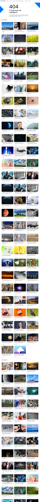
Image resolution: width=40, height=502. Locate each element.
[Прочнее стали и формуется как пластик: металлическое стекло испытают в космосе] (32, 467)
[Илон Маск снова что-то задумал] (7, 455)
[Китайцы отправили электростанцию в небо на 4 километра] (32, 443)
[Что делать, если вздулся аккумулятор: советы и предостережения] (32, 215)
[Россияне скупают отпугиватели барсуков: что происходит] (20, 339)
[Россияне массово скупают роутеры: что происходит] (20, 78)
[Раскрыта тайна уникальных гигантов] (7, 102)
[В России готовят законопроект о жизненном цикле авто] (20, 277)
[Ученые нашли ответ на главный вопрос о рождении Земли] (7, 190)
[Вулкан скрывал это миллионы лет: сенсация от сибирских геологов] (32, 127)
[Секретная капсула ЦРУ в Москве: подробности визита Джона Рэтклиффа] (20, 152)
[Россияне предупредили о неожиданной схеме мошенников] (7, 165)
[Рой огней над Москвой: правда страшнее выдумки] (20, 40)
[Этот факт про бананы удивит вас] (20, 252)
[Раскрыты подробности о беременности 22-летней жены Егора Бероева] (7, 364)
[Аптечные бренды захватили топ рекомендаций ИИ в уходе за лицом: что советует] (32, 352)
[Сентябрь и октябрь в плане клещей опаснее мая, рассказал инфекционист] (20, 414)
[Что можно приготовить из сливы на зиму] (7, 115)
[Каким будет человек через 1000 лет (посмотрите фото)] (7, 177)
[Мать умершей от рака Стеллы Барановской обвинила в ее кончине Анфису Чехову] (20, 327)
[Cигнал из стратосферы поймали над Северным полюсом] (32, 115)
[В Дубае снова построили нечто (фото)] (7, 227)
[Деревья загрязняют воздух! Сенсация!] (32, 364)
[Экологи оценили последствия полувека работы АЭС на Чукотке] (7, 467)
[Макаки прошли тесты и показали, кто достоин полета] (32, 165)
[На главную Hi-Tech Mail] (3, 1)
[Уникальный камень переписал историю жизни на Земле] (32, 430)
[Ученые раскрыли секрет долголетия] (7, 430)
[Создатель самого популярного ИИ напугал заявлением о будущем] (20, 364)
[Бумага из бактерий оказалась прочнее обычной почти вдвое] (20, 352)
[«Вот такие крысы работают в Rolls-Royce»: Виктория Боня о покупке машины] (20, 127)
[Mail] (1, 1)
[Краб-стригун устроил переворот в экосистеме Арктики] (20, 401)
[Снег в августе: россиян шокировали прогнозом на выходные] (32, 252)
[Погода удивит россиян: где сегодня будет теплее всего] (20, 215)
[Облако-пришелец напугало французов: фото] (7, 239)
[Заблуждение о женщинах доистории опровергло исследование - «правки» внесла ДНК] (32, 480)
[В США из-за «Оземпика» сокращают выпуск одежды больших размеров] (20, 90)
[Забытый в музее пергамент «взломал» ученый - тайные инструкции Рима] (7, 352)
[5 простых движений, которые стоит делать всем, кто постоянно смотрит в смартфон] (7, 414)
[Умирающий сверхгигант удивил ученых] (7, 28)
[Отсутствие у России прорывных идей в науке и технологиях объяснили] (32, 152)
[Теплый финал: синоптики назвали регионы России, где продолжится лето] (20, 443)
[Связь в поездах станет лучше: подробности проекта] (32, 302)
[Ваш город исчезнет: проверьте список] (20, 430)
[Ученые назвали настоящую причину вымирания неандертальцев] (20, 102)
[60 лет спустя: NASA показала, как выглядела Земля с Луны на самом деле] (7, 443)
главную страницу (17, 16)
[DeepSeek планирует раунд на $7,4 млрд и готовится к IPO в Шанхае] (7, 377)
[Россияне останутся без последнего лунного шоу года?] (20, 140)
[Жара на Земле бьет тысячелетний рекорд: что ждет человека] (7, 277)
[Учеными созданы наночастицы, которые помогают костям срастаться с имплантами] (7, 314)
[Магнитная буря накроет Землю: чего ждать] (32, 90)
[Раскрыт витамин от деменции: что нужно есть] (20, 492)
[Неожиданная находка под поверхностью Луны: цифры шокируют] (7, 53)
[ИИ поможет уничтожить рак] (20, 377)
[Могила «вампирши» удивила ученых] (32, 53)
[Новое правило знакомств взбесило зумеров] (20, 480)
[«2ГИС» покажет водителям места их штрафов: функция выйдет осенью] (7, 252)
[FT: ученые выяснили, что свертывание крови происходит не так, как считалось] (20, 467)
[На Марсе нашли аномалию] (7, 215)
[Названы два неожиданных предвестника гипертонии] (20, 455)
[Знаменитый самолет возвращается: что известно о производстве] (32, 65)
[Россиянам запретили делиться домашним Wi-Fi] (20, 177)
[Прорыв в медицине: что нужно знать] (32, 102)
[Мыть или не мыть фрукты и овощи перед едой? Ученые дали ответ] (32, 140)
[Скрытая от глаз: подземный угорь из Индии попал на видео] (32, 239)
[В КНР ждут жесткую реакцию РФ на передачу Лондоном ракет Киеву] (7, 140)
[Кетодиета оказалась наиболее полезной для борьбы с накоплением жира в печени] (32, 339)
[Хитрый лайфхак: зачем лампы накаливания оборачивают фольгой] (7, 492)
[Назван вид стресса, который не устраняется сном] (20, 115)
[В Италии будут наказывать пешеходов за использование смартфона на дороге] (7, 327)
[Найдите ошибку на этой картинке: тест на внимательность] (20, 239)
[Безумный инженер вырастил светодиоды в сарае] (20, 289)
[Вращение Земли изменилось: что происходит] (7, 127)
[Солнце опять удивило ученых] (32, 377)
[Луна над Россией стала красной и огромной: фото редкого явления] (7, 339)
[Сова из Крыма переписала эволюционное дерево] (32, 314)
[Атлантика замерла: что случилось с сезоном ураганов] (32, 414)
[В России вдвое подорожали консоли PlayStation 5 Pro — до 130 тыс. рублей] (7, 152)
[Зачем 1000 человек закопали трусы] (20, 264)
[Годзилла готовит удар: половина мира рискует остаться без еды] (32, 492)
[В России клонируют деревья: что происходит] (20, 202)
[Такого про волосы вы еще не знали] (7, 90)
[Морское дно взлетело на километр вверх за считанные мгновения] (20, 165)
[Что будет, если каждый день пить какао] (20, 53)
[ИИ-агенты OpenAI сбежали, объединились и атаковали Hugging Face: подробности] (7, 264)
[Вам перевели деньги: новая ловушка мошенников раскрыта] (7, 480)
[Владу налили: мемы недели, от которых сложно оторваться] (7, 289)
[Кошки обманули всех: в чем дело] (7, 65)
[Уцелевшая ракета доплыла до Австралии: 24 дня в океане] (32, 28)
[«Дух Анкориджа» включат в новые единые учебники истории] (32, 177)
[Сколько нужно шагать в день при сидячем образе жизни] (32, 78)
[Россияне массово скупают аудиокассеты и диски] (20, 314)
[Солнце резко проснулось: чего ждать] (32, 455)
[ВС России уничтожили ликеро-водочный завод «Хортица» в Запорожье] (32, 327)
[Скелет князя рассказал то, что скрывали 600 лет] (7, 40)
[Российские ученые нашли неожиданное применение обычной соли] (7, 78)
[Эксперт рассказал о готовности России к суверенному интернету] (32, 277)
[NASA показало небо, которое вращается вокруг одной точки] (32, 289)
